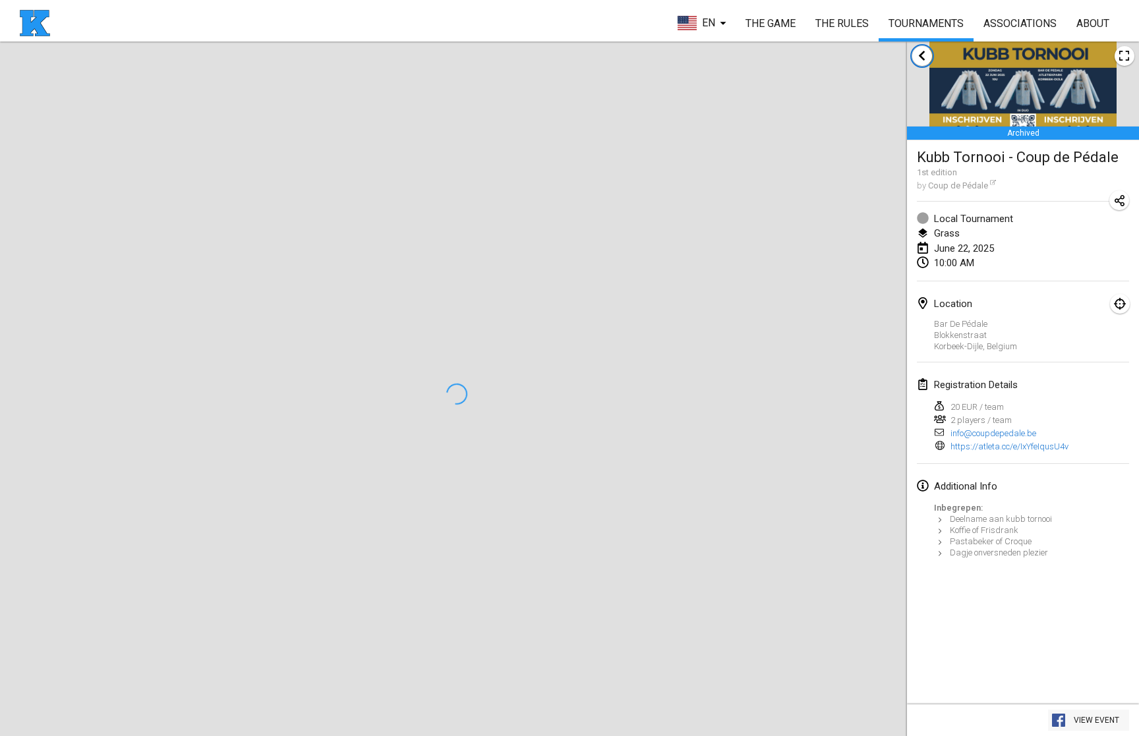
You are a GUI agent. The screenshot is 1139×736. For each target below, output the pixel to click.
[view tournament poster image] (1124, 56)
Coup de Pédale (958, 185)
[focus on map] (1120, 304)
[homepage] (35, 23)
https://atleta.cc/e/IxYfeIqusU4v (1009, 446)
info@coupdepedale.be (993, 433)
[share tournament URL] (1119, 200)
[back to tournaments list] (922, 56)
